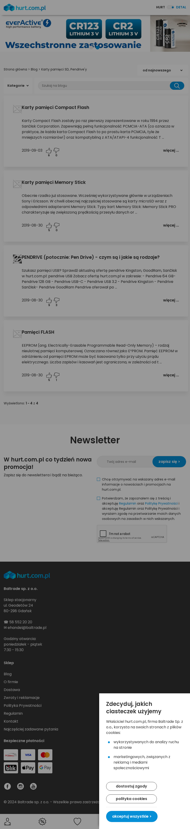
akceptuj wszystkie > (132, 816)
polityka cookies (131, 798)
